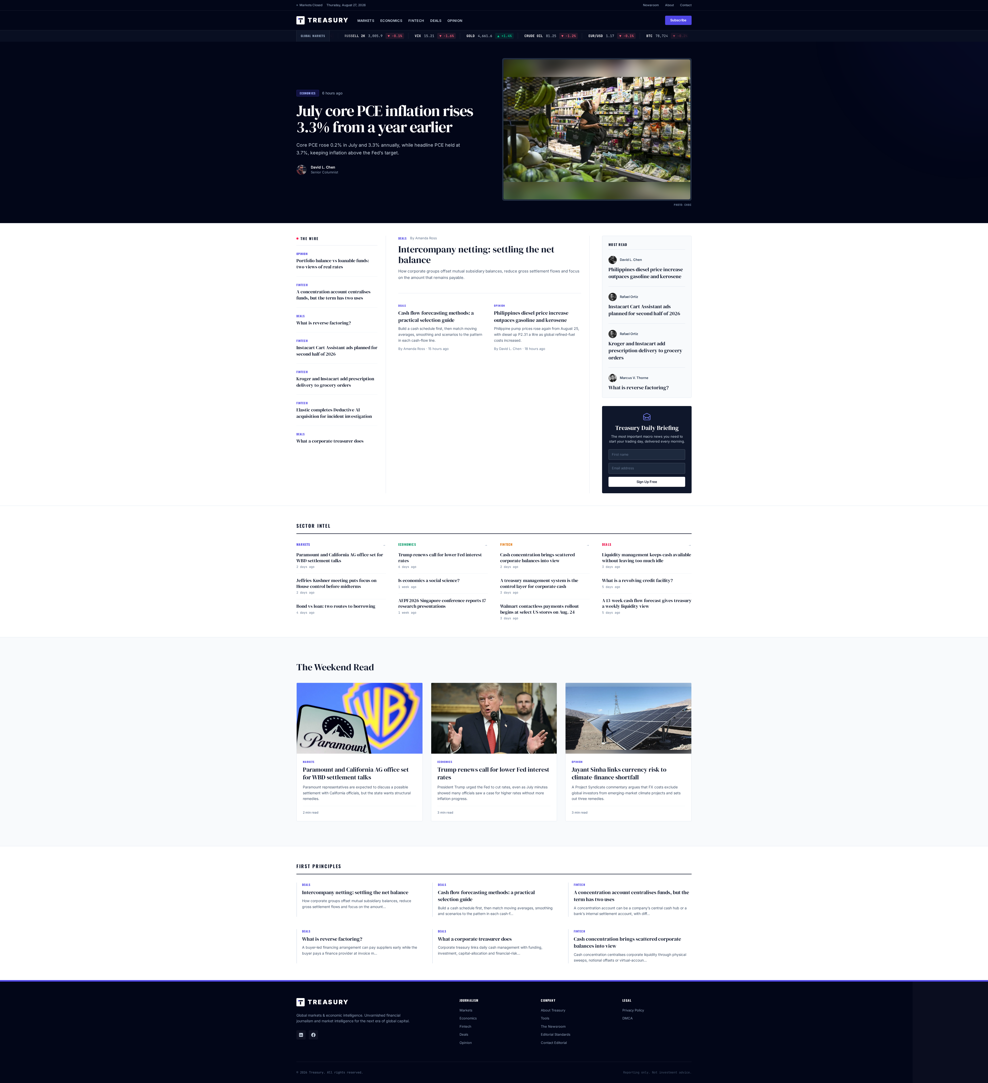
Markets (365, 21)
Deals (435, 21)
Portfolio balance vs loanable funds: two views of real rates (332, 263)
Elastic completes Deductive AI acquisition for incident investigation (334, 413)
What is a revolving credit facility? (637, 580)
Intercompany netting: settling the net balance (476, 254)
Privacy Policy (633, 1010)
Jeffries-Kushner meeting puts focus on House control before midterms (336, 583)
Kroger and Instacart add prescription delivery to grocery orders (335, 381)
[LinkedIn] (301, 1035)
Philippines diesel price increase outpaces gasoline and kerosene (531, 316)
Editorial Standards (555, 1034)
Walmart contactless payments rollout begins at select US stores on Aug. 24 (539, 609)
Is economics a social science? (429, 580)
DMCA (627, 1018)
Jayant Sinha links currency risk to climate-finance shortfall (619, 773)
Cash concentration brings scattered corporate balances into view (537, 557)
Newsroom (651, 5)
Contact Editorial (554, 1043)
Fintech (416, 21)
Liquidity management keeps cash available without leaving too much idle (646, 557)
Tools (545, 1018)
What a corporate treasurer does (330, 441)
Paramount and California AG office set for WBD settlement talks (339, 557)
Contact (686, 5)
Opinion (454, 21)
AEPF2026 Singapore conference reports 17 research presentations (442, 603)
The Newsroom (553, 1026)
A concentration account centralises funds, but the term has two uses (333, 294)
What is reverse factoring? (323, 323)
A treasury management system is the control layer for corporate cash (539, 583)
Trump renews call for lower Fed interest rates (440, 557)
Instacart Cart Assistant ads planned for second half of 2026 (336, 350)
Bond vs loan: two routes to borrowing (335, 606)
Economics (391, 21)
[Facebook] (313, 1035)
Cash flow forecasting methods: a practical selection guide (436, 316)
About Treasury (553, 1010)
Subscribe (678, 20)
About (669, 5)
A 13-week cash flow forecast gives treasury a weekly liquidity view (647, 603)
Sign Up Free (647, 482)
